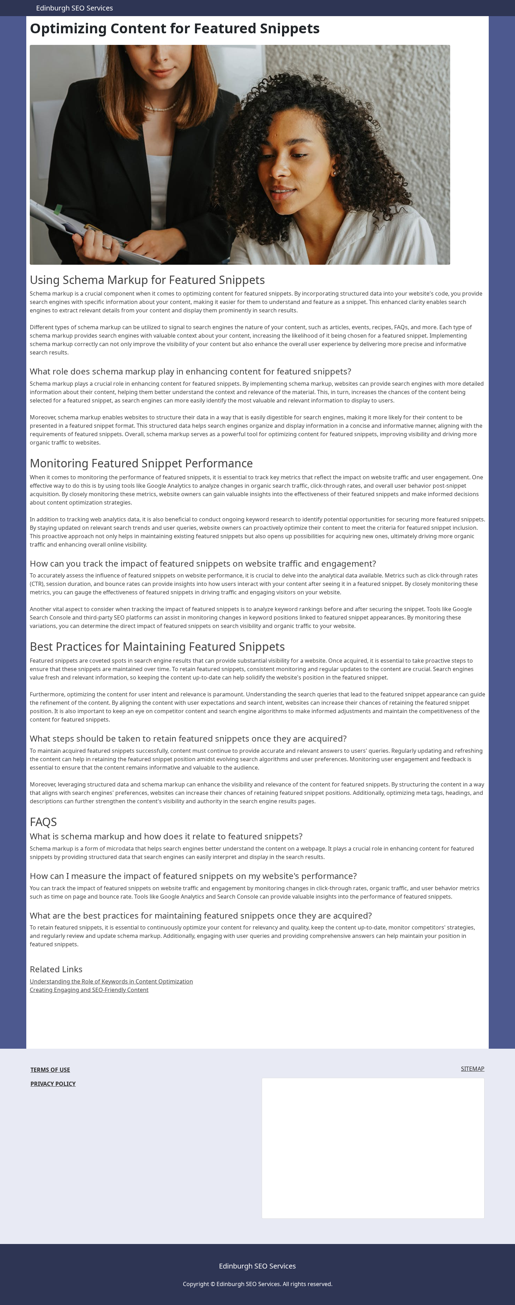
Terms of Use (50, 1070)
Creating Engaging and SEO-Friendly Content (89, 990)
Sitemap (473, 1069)
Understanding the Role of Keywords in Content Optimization (111, 981)
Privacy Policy (53, 1084)
